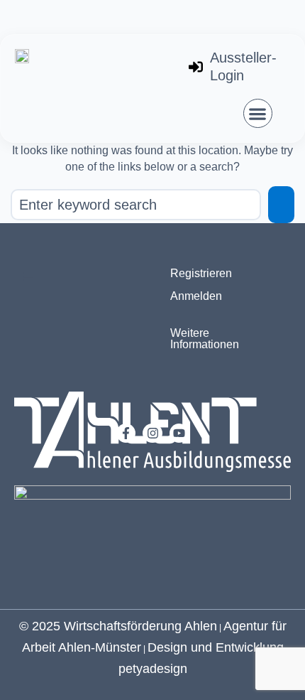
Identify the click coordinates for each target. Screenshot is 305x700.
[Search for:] (136, 204)
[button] (257, 113)
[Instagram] (152, 433)
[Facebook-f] (125, 433)
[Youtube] (179, 433)
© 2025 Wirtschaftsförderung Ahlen (118, 626)
